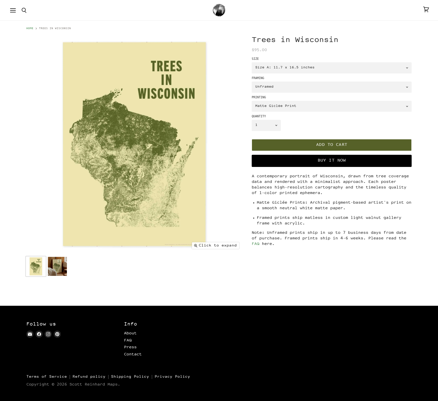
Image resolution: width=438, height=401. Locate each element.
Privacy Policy (172, 376)
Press (130, 347)
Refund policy (88, 376)
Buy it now (332, 161)
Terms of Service (46, 376)
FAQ (255, 244)
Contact (133, 354)
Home (29, 28)
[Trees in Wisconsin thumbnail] (36, 266)
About (130, 333)
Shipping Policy (130, 376)
